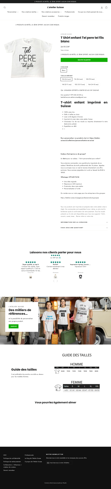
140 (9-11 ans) (66, 84)
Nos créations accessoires (51, 12)
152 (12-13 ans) (80, 84)
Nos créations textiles (29, 12)
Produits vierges (63, 16)
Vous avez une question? (72, 228)
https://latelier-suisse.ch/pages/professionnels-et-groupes (80, 198)
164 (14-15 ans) (93, 84)
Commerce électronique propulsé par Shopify (55, 483)
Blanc (63, 70)
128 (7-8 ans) (90, 79)
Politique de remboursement (12, 462)
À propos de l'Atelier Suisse (33, 462)
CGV (4, 455)
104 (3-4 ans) (66, 79)
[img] (55, 255)
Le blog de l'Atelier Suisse (33, 458)
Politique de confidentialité (11, 458)
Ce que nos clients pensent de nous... (91, 12)
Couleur (64, 67)
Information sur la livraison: (74, 222)
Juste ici (13, 326)
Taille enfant (67, 75)
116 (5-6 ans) (78, 79)
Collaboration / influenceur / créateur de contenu (12, 466)
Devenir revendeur (48, 16)
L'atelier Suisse (55, 7)
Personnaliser (12, 12)
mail (79, 168)
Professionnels (70, 12)
